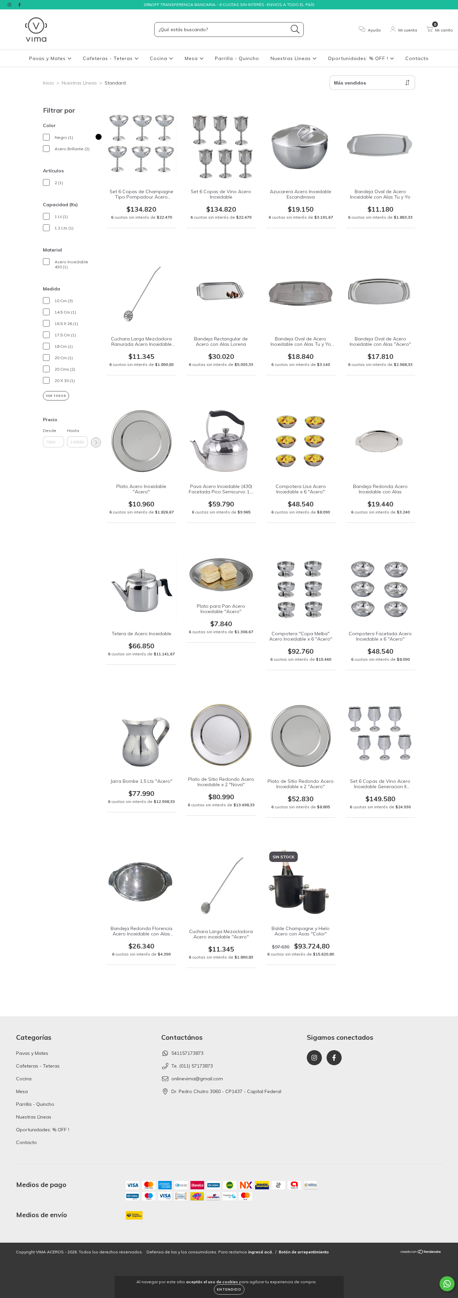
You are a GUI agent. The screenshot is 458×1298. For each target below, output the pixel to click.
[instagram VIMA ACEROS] (10, 5)
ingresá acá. (260, 1251)
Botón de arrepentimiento (304, 1251)
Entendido (229, 1289)
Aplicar (96, 442)
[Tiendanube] (421, 1252)
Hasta (73, 430)
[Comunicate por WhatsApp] (447, 1283)
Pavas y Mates (48, 58)
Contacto (417, 58)
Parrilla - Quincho (237, 58)
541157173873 (187, 1053)
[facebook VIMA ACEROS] (19, 5)
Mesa (192, 58)
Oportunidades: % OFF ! (359, 58)
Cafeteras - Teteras (108, 58)
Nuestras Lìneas (291, 58)
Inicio (48, 83)
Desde (49, 430)
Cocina (159, 58)
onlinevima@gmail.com (197, 1079)
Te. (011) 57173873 (192, 1066)
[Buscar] (295, 29)
